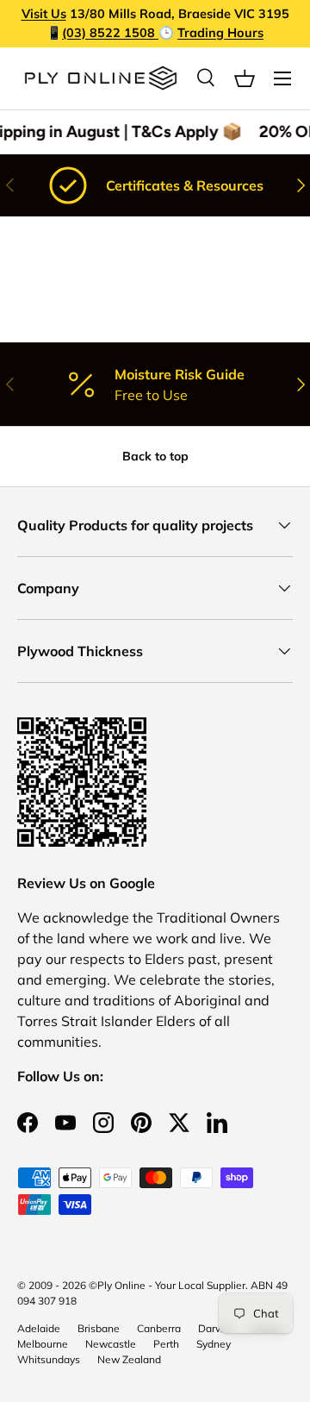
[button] (245, 78)
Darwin (215, 1328)
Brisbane (99, 1328)
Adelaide (38, 1328)
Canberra (159, 1328)
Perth (166, 1343)
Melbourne (42, 1343)
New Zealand (129, 1359)
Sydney (213, 1343)
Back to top (155, 456)
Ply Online (121, 1285)
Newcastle (110, 1343)
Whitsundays (48, 1359)
